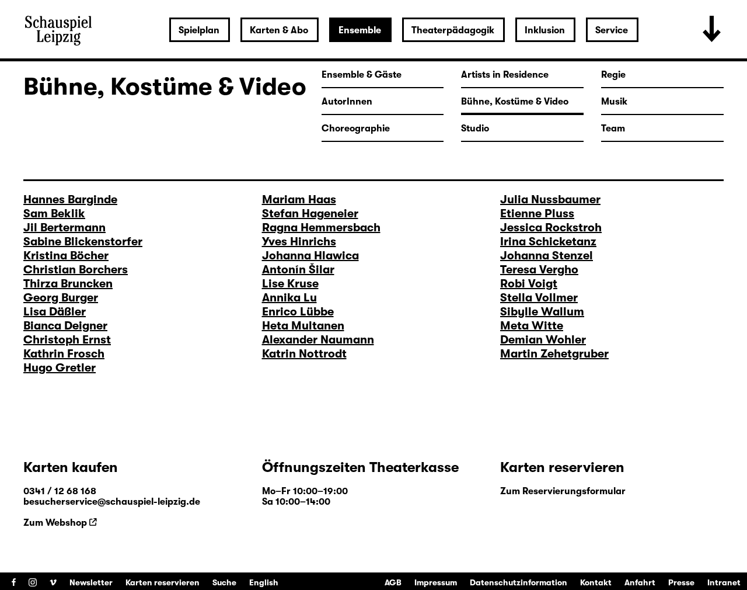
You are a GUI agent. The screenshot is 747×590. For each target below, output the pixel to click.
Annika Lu (289, 297)
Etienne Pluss (537, 213)
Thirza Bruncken (68, 283)
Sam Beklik (54, 213)
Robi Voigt (528, 283)
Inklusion (545, 30)
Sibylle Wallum (542, 311)
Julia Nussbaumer (550, 199)
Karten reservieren (162, 582)
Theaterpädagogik (452, 30)
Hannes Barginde (70, 199)
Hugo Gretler (59, 367)
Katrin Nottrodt (304, 353)
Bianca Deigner (65, 325)
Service (611, 30)
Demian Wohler (543, 339)
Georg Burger (60, 297)
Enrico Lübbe (298, 311)
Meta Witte (531, 325)
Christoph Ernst (67, 339)
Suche (224, 582)
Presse (681, 582)
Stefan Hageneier (310, 213)
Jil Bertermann (64, 227)
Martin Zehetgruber (554, 353)
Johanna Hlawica (310, 255)
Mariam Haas (299, 199)
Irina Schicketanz (548, 241)
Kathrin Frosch (63, 353)
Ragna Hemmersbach (321, 227)
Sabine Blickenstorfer (82, 241)
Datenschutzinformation (518, 582)
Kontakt (596, 582)
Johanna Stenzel (546, 255)
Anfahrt (639, 582)
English (263, 582)
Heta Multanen (303, 325)
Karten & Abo (279, 30)
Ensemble (359, 30)
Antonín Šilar (298, 269)
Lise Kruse (290, 283)
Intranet (724, 582)
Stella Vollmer (539, 297)
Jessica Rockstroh (551, 227)
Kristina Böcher (66, 255)
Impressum (435, 582)
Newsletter (91, 582)
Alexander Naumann (318, 339)
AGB (393, 582)
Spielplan (199, 30)
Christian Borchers (75, 269)
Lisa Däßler (54, 311)
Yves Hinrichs (299, 241)
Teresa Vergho (539, 269)
